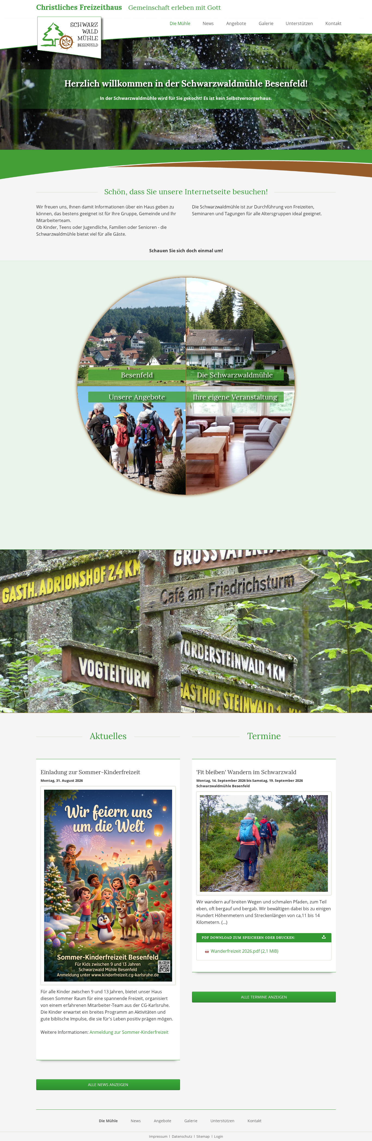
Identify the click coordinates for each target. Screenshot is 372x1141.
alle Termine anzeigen (264, 996)
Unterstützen (299, 23)
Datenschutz (182, 1136)
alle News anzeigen (108, 1084)
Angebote (236, 23)
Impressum (158, 1136)
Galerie (266, 23)
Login (218, 1136)
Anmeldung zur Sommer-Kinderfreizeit (129, 1032)
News (208, 23)
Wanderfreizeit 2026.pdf (244, 951)
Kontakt (333, 23)
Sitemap (203, 1136)
